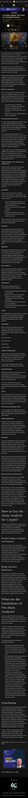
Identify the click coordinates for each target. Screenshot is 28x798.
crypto (14, 742)
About (7, 792)
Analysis (10, 742)
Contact (10, 792)
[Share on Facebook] (9, 29)
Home (4, 792)
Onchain (3, 743)
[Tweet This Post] (12, 29)
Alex (12, 25)
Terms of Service (22, 792)
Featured (18, 742)
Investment (23, 742)
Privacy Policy (15, 792)
